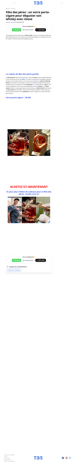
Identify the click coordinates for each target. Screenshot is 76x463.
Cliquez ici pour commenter (14, 270)
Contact (5, 456)
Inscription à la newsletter (9, 454)
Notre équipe (6, 458)
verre (34, 83)
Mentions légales (7, 459)
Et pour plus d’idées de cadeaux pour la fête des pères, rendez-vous (29, 192)
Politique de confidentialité (9, 461)
